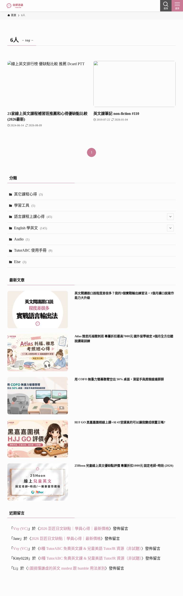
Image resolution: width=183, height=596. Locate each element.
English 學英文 (30, 228)
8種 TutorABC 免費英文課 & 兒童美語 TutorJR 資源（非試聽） (90, 549)
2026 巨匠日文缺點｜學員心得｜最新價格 (74, 529)
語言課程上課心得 (33, 217)
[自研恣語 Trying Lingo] (15, 5)
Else (20, 262)
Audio (21, 239)
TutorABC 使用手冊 (33, 250)
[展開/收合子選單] (170, 216)
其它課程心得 (28, 194)
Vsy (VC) (20, 529)
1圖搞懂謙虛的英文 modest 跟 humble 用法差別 (66, 568)
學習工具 (24, 205)
